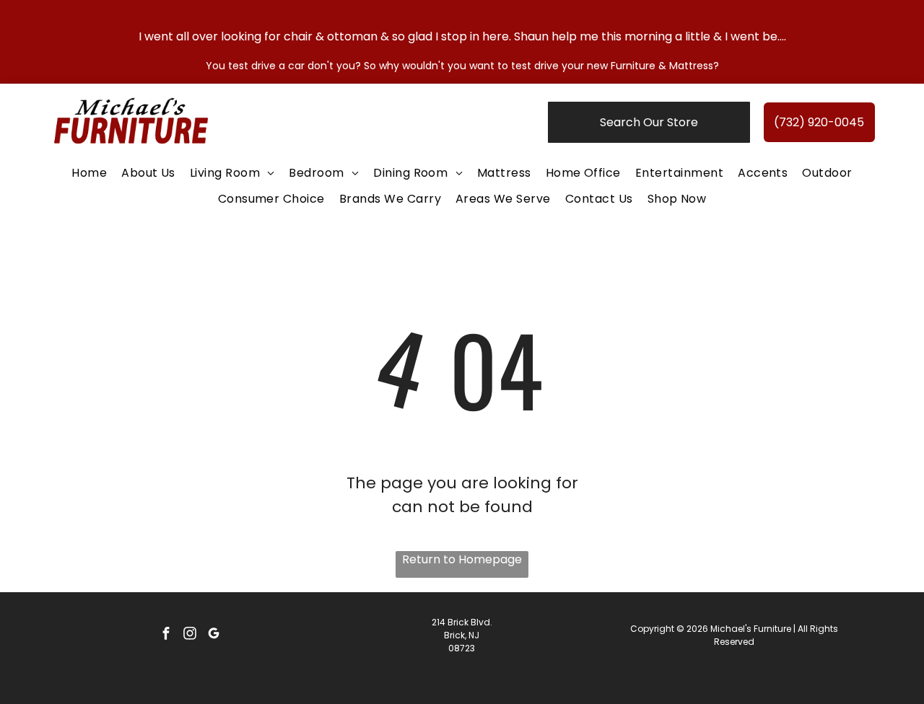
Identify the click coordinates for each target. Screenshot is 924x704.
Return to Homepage (462, 559)
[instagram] (190, 635)
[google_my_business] (214, 635)
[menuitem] (89, 172)
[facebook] (166, 635)
